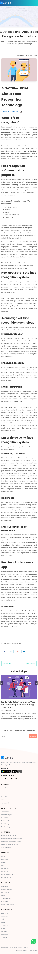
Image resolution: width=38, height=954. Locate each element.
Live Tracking (5, 818)
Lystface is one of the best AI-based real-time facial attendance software (19, 576)
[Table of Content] (21, 111)
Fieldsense (4, 916)
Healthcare (4, 886)
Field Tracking (5, 827)
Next (36, 683)
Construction (5, 892)
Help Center (5, 868)
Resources (4, 859)
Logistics (4, 895)
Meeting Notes (5, 821)
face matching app (24, 228)
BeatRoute (4, 913)
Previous (1, 683)
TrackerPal (4, 925)
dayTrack (4, 931)
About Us (4, 788)
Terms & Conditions (21, 950)
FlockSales (4, 934)
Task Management (7, 824)
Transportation (6, 898)
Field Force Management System (11, 838)
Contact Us (4, 871)
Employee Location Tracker (9, 845)
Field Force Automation (8, 835)
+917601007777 (6, 877)
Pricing (3, 800)
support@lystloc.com (7, 874)
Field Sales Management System (11, 842)
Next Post (29, 663)
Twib (2, 919)
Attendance (5, 812)
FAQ (2, 865)
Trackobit (4, 937)
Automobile (4, 901)
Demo (3, 856)
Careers (3, 791)
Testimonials (5, 803)
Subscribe (33, 736)
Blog (2, 794)
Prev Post (8, 663)
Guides (3, 862)
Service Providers (6, 889)
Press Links (4, 797)
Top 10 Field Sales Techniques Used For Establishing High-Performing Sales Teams (18, 705)
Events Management (7, 904)
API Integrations (6, 847)
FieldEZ (3, 922)
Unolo (3, 928)
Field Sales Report (6, 815)
